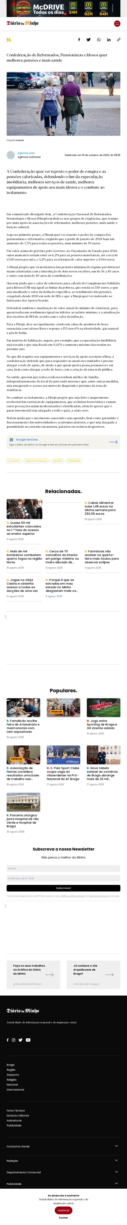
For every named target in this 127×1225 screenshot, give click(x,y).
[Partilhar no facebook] (79, 39)
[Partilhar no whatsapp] (99, 39)
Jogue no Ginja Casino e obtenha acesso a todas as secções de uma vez (23, 584)
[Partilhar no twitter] (88, 39)
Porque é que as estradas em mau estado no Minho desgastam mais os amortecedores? (63, 586)
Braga (10, 1065)
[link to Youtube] (28, 1040)
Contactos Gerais (18, 1146)
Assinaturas (14, 1120)
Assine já (63, 1210)
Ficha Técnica (16, 1111)
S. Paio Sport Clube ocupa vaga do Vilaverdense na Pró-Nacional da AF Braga (61, 753)
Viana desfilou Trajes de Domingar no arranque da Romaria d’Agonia (63, 704)
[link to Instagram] (13, 1040)
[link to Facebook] (8, 1040)
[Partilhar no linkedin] (108, 39)
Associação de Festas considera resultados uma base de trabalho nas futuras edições (22, 753)
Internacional (15, 1090)
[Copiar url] (118, 39)
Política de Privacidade (72, 896)
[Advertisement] (63, 638)
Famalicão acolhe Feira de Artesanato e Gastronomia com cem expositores (22, 706)
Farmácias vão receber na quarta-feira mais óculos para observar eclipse (102, 555)
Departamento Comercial (24, 1172)
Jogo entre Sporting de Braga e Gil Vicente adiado (102, 704)
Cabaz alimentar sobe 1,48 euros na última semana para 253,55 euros (102, 507)
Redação (12, 1161)
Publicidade (14, 1125)
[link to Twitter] (20, 1040)
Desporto (13, 1075)
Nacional (12, 1085)
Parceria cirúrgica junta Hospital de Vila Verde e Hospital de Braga (23, 798)
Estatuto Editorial (18, 1115)
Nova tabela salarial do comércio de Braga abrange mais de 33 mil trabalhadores (102, 753)
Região (11, 1070)
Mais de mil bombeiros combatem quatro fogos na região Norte (23, 555)
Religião (12, 1080)
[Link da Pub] (63, 8)
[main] (63, 513)
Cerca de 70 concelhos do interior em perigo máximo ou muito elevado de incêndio (63, 557)
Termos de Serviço (98, 896)
